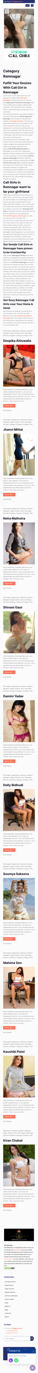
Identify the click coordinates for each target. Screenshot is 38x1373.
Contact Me (10, 405)
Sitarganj (19, 335)
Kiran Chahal (12, 1140)
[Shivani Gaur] (19, 632)
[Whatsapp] (16, 1360)
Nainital (17, 333)
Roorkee (6, 335)
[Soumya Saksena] (19, 899)
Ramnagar (28, 333)
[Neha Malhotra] (19, 543)
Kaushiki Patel (14, 1051)
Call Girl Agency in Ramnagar (16, 216)
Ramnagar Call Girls (16, 121)
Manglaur (6, 333)
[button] (33, 1351)
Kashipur (29, 331)
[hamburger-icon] (28, 5)
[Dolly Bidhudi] (19, 810)
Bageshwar (15, 331)
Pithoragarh (7, 331)
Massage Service (13, 1330)
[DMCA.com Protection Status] (9, 1268)
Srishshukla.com (9, 1259)
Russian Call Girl (13, 1333)
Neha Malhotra (14, 518)
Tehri (31, 335)
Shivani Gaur (12, 607)
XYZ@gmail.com (17, 1)
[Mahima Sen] (19, 988)
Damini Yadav (13, 696)
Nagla (12, 333)
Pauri (22, 333)
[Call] (11, 1360)
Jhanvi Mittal (13, 429)
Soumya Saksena (16, 874)
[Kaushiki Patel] (19, 1077)
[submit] (32, 1338)
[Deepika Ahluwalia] (19, 366)
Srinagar (26, 335)
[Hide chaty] (32, 1368)
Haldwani (23, 331)
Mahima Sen (12, 963)
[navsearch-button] (32, 5)
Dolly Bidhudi (13, 785)
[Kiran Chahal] (19, 1165)
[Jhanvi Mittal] (19, 455)
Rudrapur (13, 335)
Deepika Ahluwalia (17, 341)
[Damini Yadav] (19, 721)
